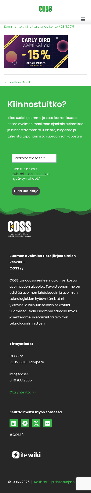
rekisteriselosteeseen (29, 173)
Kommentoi (13, 26)
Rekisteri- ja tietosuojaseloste (58, 482)
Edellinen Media (19, 82)
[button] (83, 19)
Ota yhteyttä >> (23, 392)
